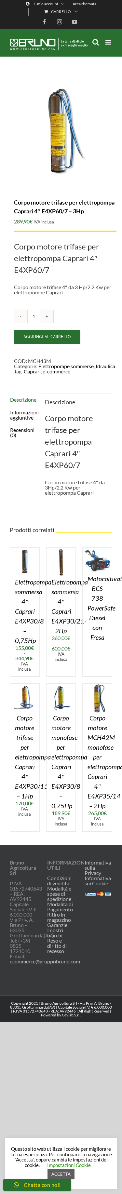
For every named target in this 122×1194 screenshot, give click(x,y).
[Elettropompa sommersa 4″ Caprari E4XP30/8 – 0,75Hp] (24, 550)
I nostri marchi (55, 933)
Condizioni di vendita (59, 881)
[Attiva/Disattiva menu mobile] (108, 42)
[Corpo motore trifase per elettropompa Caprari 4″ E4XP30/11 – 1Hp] (24, 686)
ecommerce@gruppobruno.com (45, 961)
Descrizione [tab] (23, 399)
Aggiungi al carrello (47, 337)
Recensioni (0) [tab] (22, 432)
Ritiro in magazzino (59, 917)
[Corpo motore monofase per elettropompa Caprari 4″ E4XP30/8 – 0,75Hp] (61, 686)
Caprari (32, 371)
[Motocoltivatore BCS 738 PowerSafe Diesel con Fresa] (97, 550)
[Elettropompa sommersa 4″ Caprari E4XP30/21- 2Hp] (61, 550)
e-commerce (56, 371)
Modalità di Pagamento (60, 907)
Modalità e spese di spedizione (59, 894)
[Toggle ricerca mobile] (95, 42)
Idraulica (105, 366)
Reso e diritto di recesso (57, 946)
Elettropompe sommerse (66, 366)
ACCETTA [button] (61, 1174)
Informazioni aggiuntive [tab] (23, 415)
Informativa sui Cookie (98, 880)
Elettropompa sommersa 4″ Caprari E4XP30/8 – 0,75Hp (33, 611)
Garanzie (57, 925)
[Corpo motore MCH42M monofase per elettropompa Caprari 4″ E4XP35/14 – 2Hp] (97, 686)
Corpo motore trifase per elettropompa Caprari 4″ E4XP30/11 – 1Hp (33, 757)
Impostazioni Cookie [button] (69, 1165)
